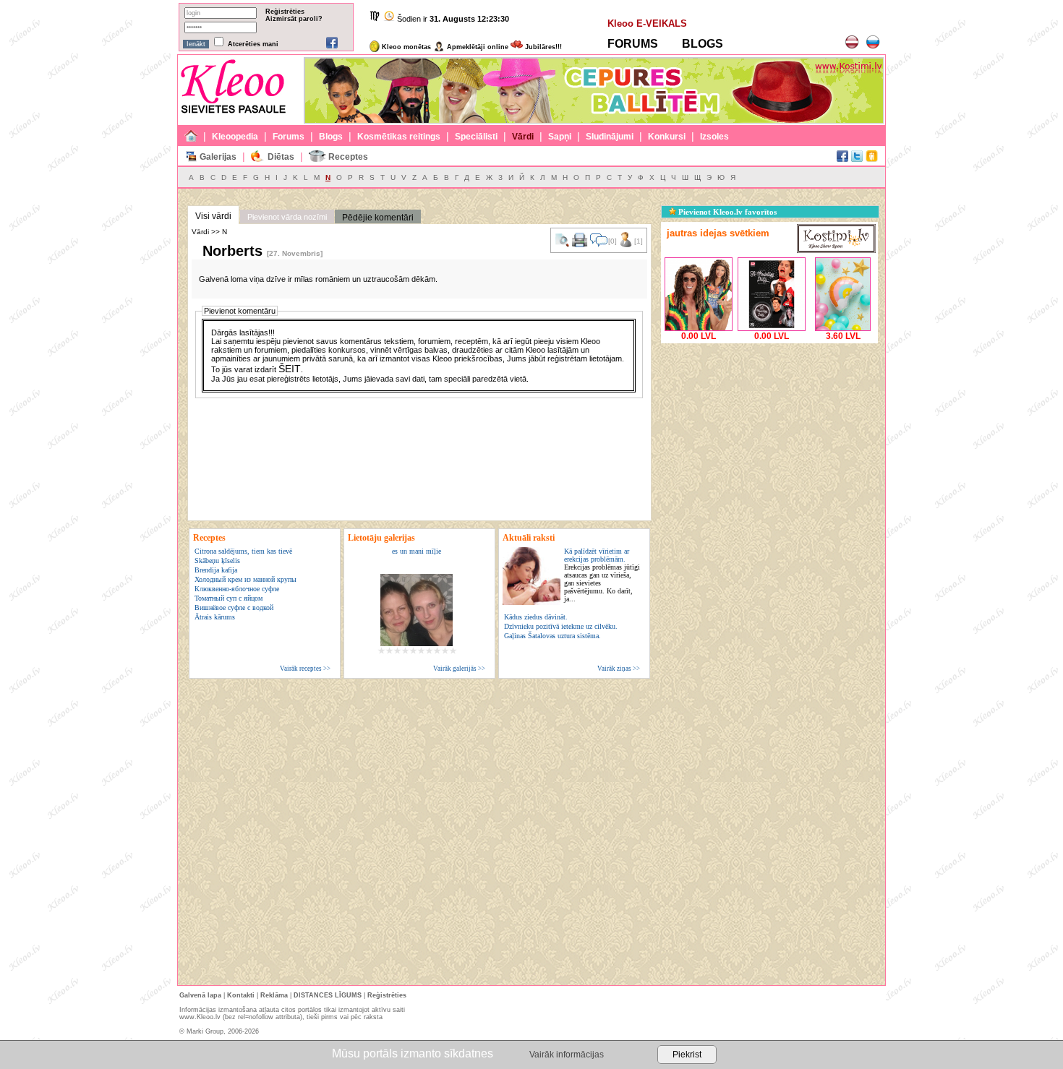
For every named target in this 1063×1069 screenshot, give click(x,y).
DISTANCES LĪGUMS (328, 995)
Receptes (348, 157)
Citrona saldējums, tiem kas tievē (243, 551)
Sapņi (559, 137)
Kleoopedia (235, 137)
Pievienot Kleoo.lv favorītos (726, 211)
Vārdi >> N (209, 232)
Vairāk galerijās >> (459, 668)
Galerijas (218, 157)
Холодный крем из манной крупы (245, 579)
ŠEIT (289, 368)
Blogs (331, 137)
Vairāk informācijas (566, 1054)
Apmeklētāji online (476, 47)
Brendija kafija (216, 570)
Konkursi (667, 137)
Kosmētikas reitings (398, 137)
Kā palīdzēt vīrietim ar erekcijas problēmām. (602, 575)
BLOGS (702, 44)
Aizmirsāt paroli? (294, 18)
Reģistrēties (284, 11)
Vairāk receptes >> (305, 668)
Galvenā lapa (200, 995)
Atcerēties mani (253, 44)
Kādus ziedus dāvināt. (536, 617)
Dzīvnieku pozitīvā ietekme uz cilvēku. (561, 626)
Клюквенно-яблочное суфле (237, 589)
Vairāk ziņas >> (618, 668)
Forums (288, 137)
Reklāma (274, 995)
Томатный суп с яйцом (228, 598)
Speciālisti (476, 137)
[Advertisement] (769, 437)
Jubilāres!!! (542, 47)
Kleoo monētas (405, 47)
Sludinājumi (609, 137)
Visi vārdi (213, 216)
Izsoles (714, 137)
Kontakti (241, 995)
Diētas (281, 157)
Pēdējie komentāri (378, 217)
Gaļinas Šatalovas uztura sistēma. (552, 636)
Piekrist (687, 1054)
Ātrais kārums (215, 617)
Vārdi (523, 137)
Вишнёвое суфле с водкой (234, 607)
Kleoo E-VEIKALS (647, 23)
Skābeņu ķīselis (217, 560)
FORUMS (632, 44)
